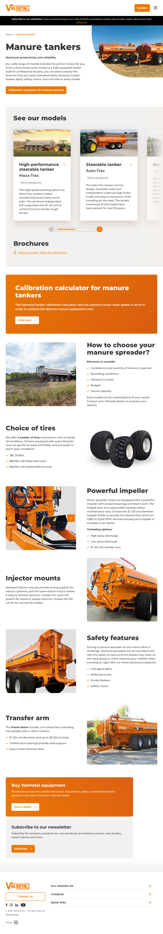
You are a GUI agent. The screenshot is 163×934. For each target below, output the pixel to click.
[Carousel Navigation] (41, 518)
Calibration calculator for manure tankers (36, 90)
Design (9, 922)
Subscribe (81, 22)
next (100, 229)
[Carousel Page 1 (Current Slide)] (66, 229)
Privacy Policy (12, 914)
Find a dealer (23, 806)
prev (51, 229)
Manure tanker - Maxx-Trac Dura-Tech (42, 252)
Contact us (25, 896)
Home (9, 34)
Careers (142, 7)
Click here (24, 320)
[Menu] (155, 8)
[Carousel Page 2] (84, 229)
